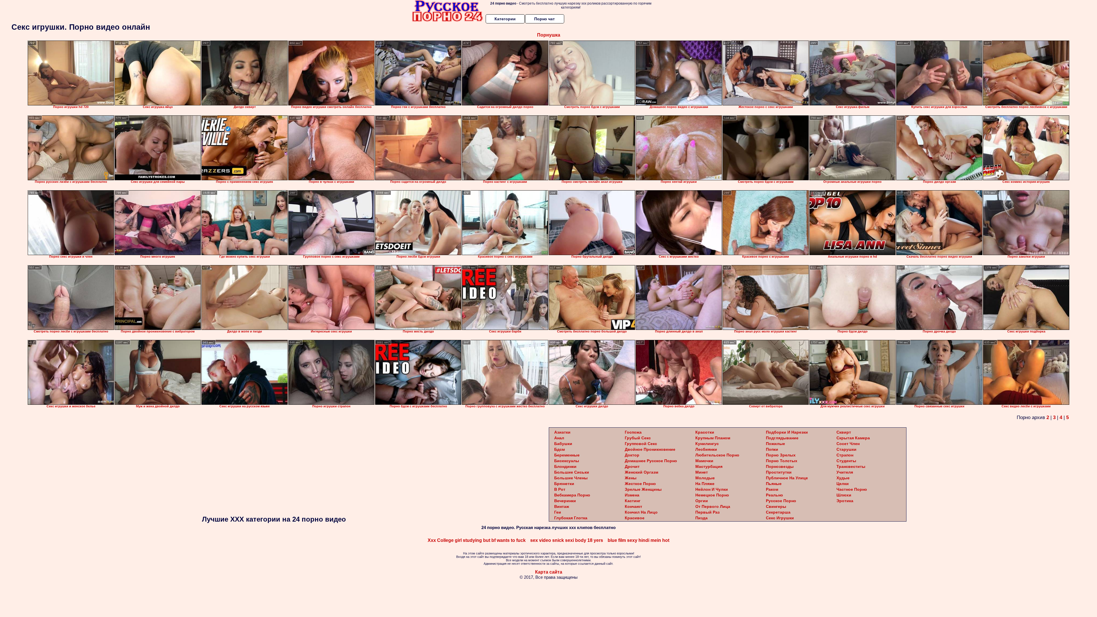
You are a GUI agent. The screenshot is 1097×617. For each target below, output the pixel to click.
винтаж (561, 506)
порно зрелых (781, 455)
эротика (844, 500)
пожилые (775, 443)
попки (772, 449)
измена (632, 495)
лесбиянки (706, 449)
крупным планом (712, 438)
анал (559, 438)
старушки (846, 449)
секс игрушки (780, 518)
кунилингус (707, 443)
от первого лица (712, 506)
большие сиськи (571, 472)
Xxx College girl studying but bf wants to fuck (477, 540)
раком (772, 489)
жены (630, 478)
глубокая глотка (570, 518)
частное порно (851, 489)
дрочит (632, 466)
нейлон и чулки (711, 489)
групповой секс (641, 443)
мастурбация (708, 466)
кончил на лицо (641, 512)
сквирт (843, 432)
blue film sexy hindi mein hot (638, 540)
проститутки (779, 472)
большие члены (571, 478)
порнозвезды (780, 466)
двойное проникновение (650, 449)
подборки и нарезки (787, 432)
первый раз (707, 512)
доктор (632, 455)
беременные (567, 455)
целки (842, 483)
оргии (701, 500)
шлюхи (843, 495)
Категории (505, 19)
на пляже (704, 483)
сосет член (848, 443)
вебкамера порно (572, 495)
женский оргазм (641, 472)
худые (843, 478)
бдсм (559, 449)
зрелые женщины (643, 489)
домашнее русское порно (651, 460)
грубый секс (638, 438)
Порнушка (548, 35)
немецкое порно (712, 495)
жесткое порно (640, 483)
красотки (704, 432)
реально (774, 495)
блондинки (565, 466)
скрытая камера (853, 438)
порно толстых (781, 460)
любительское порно (717, 455)
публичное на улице (787, 478)
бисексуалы (566, 460)
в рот (559, 489)
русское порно (781, 500)
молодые (705, 478)
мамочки (704, 460)
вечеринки (565, 500)
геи (557, 512)
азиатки (562, 432)
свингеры (776, 506)
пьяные (774, 483)
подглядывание (782, 438)
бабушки (563, 443)
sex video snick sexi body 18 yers (566, 540)
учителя (844, 472)
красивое (634, 518)
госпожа (633, 432)
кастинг (632, 500)
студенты (846, 460)
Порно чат (544, 19)
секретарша (778, 512)
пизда (701, 518)
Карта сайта (548, 572)
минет (701, 472)
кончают (633, 506)
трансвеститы (850, 466)
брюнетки (564, 483)
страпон (844, 455)
